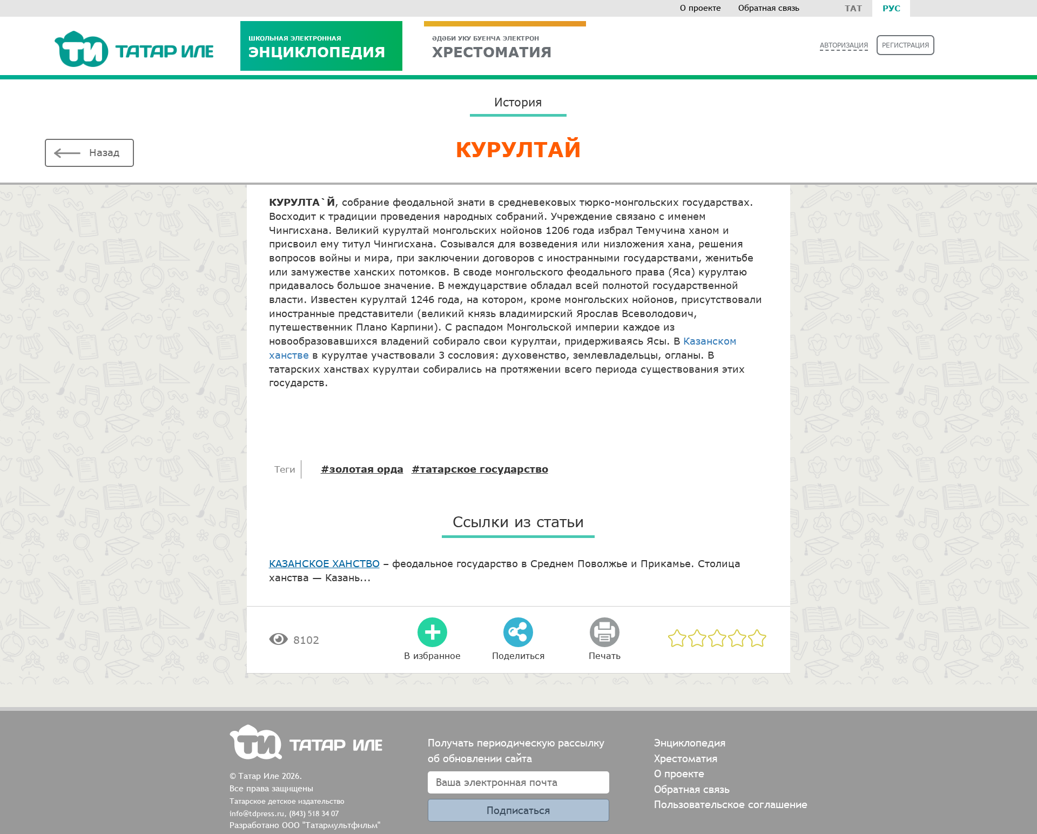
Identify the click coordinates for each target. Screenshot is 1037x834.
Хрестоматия (685, 758)
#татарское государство (480, 469)
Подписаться (518, 810)
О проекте (700, 8)
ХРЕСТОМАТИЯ (492, 47)
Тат (853, 8)
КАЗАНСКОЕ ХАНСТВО (324, 563)
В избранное (432, 655)
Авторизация (844, 45)
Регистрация (905, 45)
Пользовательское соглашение (730, 804)
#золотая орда (362, 469)
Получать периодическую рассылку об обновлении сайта (516, 750)
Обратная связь (768, 8)
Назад (104, 152)
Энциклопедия (317, 47)
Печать (605, 655)
